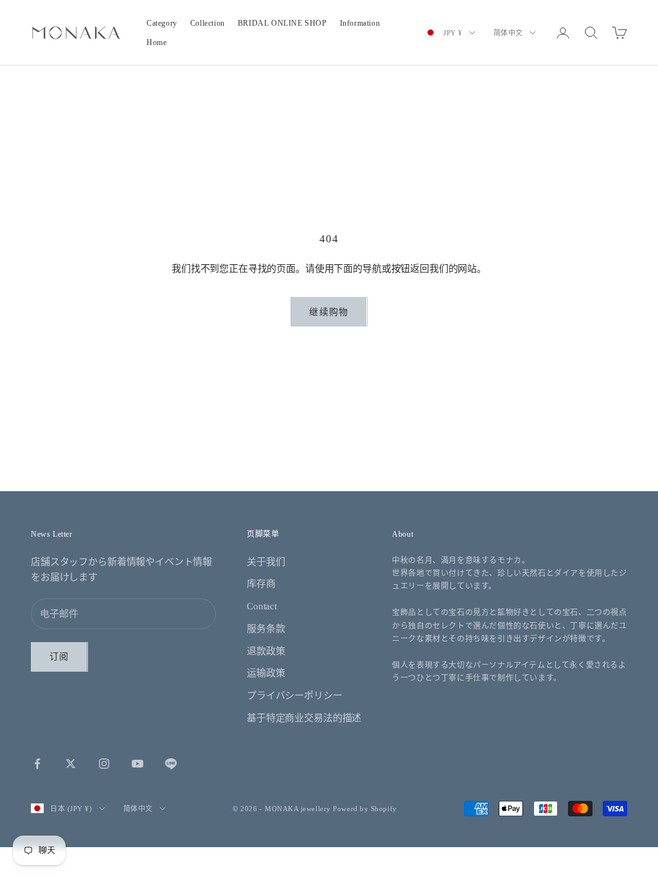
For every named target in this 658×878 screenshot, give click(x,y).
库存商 (261, 583)
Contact (262, 606)
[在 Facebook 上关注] (37, 763)
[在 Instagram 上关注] (104, 763)
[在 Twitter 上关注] (70, 763)
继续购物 (328, 312)
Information (360, 23)
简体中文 (508, 33)
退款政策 (266, 651)
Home (156, 42)
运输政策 (266, 673)
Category (162, 23)
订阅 (59, 656)
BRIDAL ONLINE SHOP (282, 23)
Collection (207, 23)
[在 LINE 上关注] (170, 763)
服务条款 (266, 628)
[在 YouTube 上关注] (137, 763)
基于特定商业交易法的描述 (304, 718)
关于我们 (266, 562)
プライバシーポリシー (294, 695)
